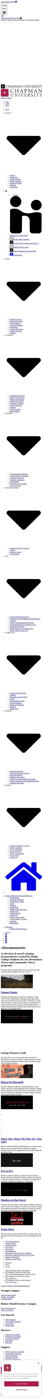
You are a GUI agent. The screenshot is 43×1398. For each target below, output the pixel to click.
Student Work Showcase (18, 909)
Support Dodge (15, 913)
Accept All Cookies (21, 1384)
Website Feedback (11, 1356)
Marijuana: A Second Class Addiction (18, 1253)
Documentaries (10, 1251)
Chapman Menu (33, 20)
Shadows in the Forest (13, 1259)
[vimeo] (6, 942)
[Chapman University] (21, 88)
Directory (8, 1342)
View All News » (11, 1270)
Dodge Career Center (17, 917)
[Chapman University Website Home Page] (23, 892)
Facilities (13, 906)
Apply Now (9, 1323)
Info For (8, 113)
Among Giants (10, 1243)
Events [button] (7, 1267)
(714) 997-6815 (6, 1299)
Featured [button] (8, 1263)
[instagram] (6, 938)
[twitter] (6, 936)
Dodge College (6, 98)
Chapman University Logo (10, 18)
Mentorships (14, 923)
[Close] (38, 1363)
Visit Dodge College (17, 902)
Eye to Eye (9, 1247)
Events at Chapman (12, 1338)
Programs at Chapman (13, 1337)
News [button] (7, 1265)
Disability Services (11, 1358)
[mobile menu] (21, 93)
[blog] (6, 940)
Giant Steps (9, 1249)
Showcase (8, 927)
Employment (9, 1325)
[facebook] (6, 934)
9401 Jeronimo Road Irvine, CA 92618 (8, 1309)
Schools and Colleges (12, 1335)
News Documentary (12, 1241)
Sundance (13, 921)
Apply (12, 904)
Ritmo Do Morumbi (12, 1257)
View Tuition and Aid (12, 1321)
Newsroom (9, 1340)
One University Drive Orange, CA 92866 (8, 1296)
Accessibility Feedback (13, 1354)
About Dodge (14, 898)
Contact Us (14, 915)
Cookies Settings (21, 1389)
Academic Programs (17, 900)
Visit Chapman (10, 1320)
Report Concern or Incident (14, 1352)
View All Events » (23, 1270)
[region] (21, 1378)
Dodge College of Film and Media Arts (14, 20)
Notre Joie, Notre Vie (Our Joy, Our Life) (19, 1255)
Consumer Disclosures (13, 1360)
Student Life (14, 907)
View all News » (11, 1278)
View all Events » (11, 1282)
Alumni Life (14, 911)
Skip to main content (8, 2)
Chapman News (11, 1245)
